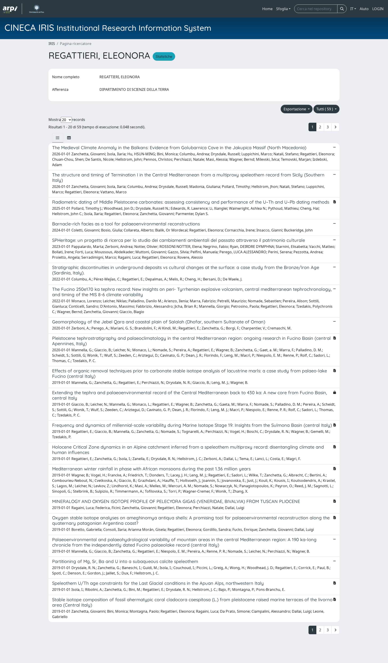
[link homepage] (12, 8)
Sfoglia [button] (282, 8)
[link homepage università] (36, 8)
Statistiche (164, 56)
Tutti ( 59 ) (325, 109)
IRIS (51, 43)
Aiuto (364, 8)
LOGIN (378, 8)
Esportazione (295, 109)
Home (267, 8)
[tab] (57, 137)
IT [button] (351, 8)
